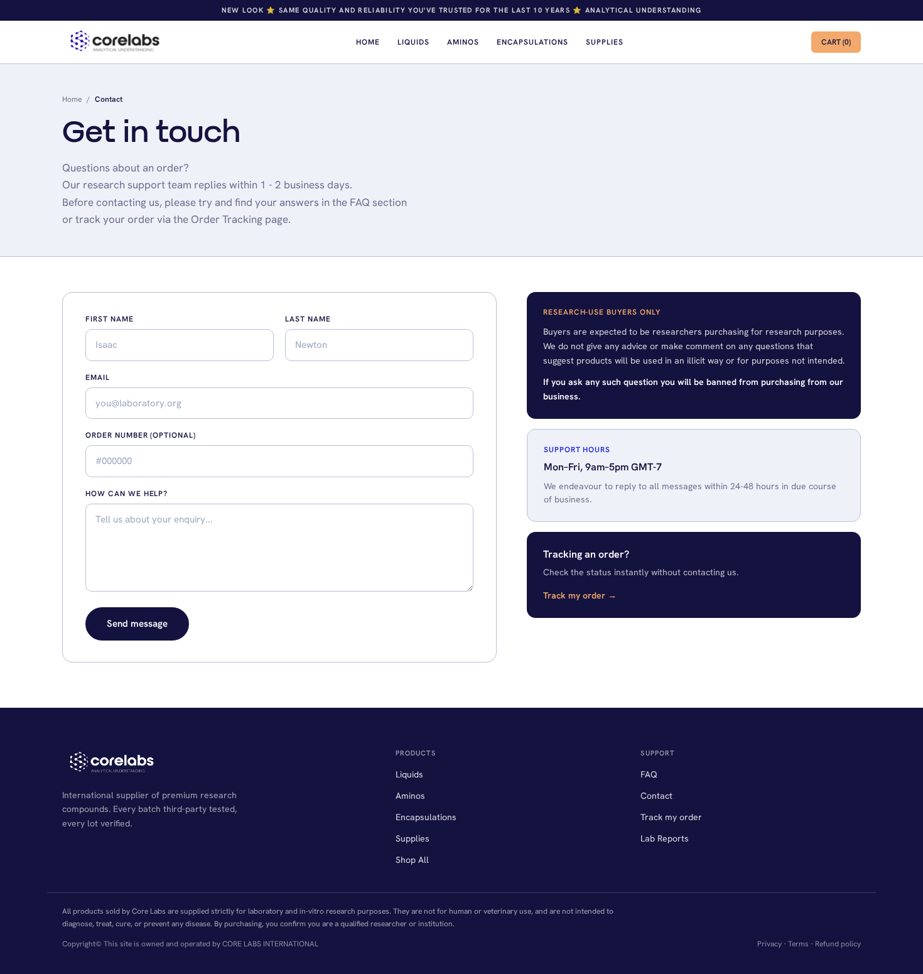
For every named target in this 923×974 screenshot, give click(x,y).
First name (109, 319)
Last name (308, 319)
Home (368, 42)
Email (97, 377)
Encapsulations (532, 42)
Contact (656, 795)
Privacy (769, 944)
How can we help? (126, 494)
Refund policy (838, 944)
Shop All (412, 859)
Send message (137, 623)
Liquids (413, 42)
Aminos (463, 42)
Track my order (671, 817)
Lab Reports (664, 838)
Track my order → (580, 595)
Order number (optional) (140, 435)
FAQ (648, 774)
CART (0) (836, 42)
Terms (798, 944)
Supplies (604, 42)
